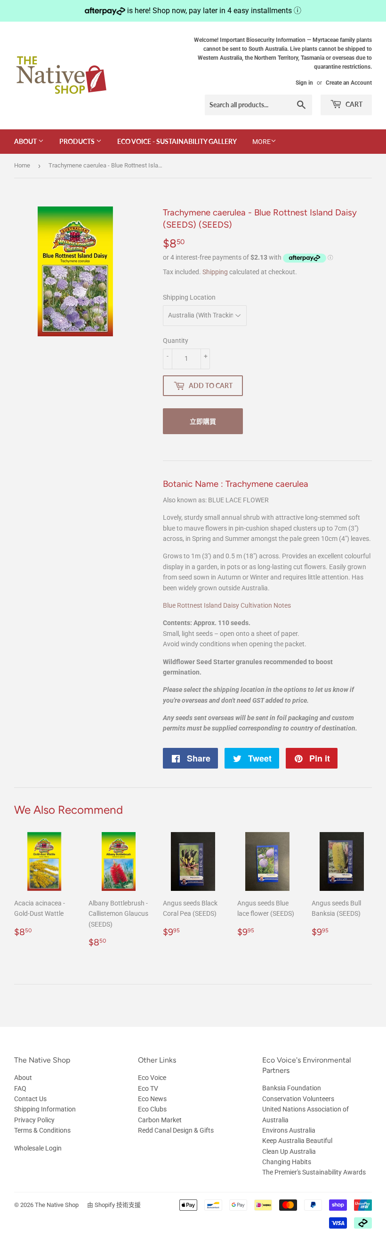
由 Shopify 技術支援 (114, 1204)
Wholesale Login (38, 1148)
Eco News (152, 1099)
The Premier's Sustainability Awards (314, 1172)
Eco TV (148, 1088)
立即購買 (203, 421)
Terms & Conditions (42, 1130)
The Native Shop (57, 1204)
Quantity (175, 340)
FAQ (20, 1088)
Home (22, 165)
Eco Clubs (152, 1109)
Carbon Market (160, 1120)
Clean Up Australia (289, 1151)
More (261, 141)
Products (77, 141)
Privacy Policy (34, 1120)
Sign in (304, 82)
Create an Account (349, 82)
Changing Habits (286, 1162)
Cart (353, 104)
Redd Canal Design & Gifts (176, 1130)
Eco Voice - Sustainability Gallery (177, 141)
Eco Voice (152, 1077)
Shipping (215, 272)
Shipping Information (45, 1109)
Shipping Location (189, 297)
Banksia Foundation (291, 1088)
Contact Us (30, 1099)
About (26, 141)
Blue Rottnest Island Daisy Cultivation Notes (227, 605)
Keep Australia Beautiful (297, 1140)
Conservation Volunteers (298, 1099)
